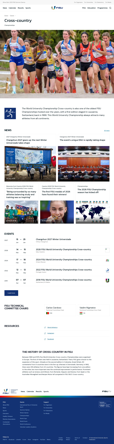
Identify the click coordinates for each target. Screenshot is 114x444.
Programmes (103, 8)
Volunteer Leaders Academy (28, 427)
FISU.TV (5, 439)
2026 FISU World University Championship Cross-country (63, 249)
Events (22, 402)
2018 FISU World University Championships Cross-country (64, 279)
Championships (9, 25)
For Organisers (78, 2)
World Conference (25, 424)
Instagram (35, 439)
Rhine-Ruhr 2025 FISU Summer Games (14, 2)
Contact (85, 438)
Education (92, 8)
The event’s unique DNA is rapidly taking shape (82, 140)
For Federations (99, 2)
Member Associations (9, 419)
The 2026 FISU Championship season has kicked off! (92, 191)
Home (6, 15)
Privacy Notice (68, 438)
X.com (24, 439)
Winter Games (24, 413)
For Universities (88, 2)
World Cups (23, 418)
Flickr (29, 439)
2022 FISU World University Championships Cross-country (64, 269)
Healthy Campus (8, 416)
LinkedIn (18, 439)
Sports (28, 8)
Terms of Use (77, 438)
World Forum (23, 421)
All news (107, 131)
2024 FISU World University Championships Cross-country (64, 259)
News (5, 8)
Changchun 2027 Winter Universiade (53, 239)
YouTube (42, 439)
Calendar (12, 8)
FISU (84, 8)
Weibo (48, 439)
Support (46, 402)
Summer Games (24, 410)
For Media (108, 2)
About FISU (6, 405)
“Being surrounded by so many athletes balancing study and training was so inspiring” (21, 194)
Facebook (11, 439)
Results (21, 8)
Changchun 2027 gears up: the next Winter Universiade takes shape (26, 141)
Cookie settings (60, 438)
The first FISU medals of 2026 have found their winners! (56, 193)
